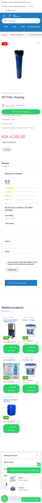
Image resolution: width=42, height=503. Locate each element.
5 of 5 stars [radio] (14, 218)
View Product (18, 342)
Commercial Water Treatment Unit (12, 93)
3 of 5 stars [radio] (10, 218)
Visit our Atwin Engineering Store (15, 6)
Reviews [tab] (5, 163)
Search (37, 20)
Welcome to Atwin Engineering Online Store (16, 2)
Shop (31, 6)
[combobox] (18, 20)
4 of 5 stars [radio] (12, 218)
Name (8, 241)
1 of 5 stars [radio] (5, 218)
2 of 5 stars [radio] (8, 218)
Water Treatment (17, 35)
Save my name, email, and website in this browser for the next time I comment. (22, 263)
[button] (38, 43)
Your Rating (9, 215)
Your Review (9, 223)
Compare (21, 105)
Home (6, 27)
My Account (11, 10)
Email (7, 252)
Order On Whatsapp (22, 112)
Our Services (31, 27)
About (23, 27)
